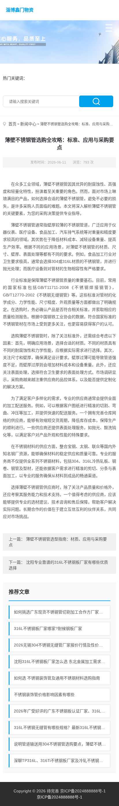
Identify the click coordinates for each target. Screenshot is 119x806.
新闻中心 (28, 124)
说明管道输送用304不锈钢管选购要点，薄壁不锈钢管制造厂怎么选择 (62, 744)
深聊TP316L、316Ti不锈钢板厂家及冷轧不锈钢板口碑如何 (62, 760)
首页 (12, 124)
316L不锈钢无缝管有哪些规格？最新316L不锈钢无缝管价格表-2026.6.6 (62, 727)
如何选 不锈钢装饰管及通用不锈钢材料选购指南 (57, 678)
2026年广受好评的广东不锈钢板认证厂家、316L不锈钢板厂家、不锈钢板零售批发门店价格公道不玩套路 (62, 711)
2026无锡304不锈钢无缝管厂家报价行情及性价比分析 (62, 645)
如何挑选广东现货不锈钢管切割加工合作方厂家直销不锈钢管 (62, 612)
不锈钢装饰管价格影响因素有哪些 (44, 694)
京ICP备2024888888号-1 (59, 797)
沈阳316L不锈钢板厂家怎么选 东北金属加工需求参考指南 (62, 661)
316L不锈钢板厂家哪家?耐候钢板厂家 (48, 628)
